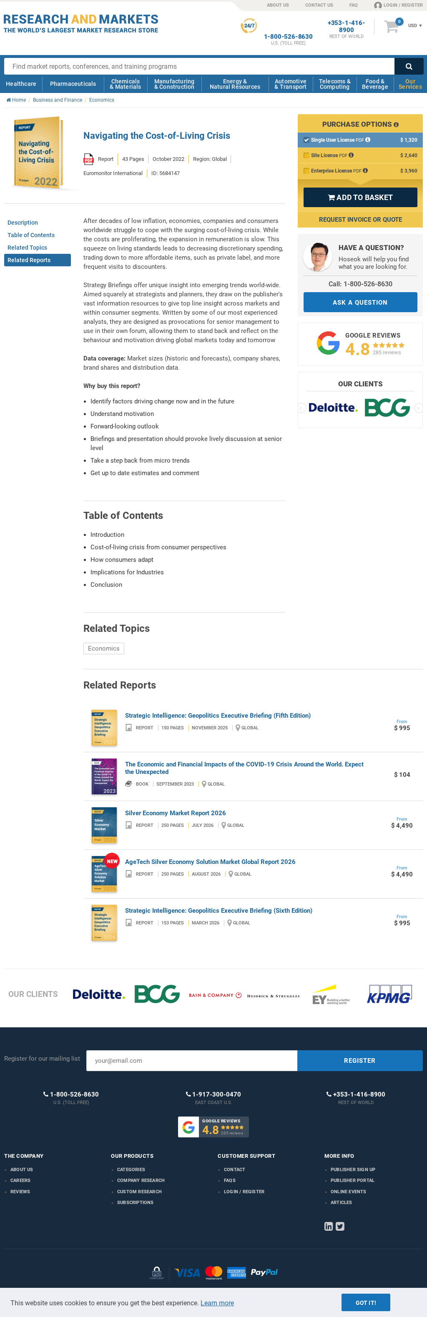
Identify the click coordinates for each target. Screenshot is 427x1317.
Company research (141, 1180)
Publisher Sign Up (353, 1169)
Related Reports (29, 260)
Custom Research (139, 1191)
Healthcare (21, 83)
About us (21, 1169)
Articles (341, 1202)
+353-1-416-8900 (346, 27)
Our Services (410, 84)
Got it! (366, 1302)
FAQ (353, 5)
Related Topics (27, 247)
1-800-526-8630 (288, 36)
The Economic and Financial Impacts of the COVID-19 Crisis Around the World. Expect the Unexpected (244, 768)
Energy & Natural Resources (235, 84)
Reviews (20, 1191)
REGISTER (360, 1060)
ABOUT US (278, 5)
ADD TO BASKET (360, 197)
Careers (20, 1180)
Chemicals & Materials (125, 84)
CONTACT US (319, 5)
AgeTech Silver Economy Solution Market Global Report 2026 (210, 862)
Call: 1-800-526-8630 (360, 284)
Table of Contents (31, 235)
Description (23, 222)
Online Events (349, 1191)
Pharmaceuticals (73, 83)
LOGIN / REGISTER (403, 5)
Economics (104, 648)
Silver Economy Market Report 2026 (175, 813)
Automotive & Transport (290, 84)
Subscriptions (135, 1202)
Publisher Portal (352, 1180)
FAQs (230, 1180)
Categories (131, 1169)
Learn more (217, 1303)
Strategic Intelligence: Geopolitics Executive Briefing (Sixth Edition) (218, 910)
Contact (234, 1169)
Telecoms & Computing (335, 84)
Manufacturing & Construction (174, 84)
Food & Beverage (375, 84)
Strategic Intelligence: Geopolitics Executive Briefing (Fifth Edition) (218, 715)
